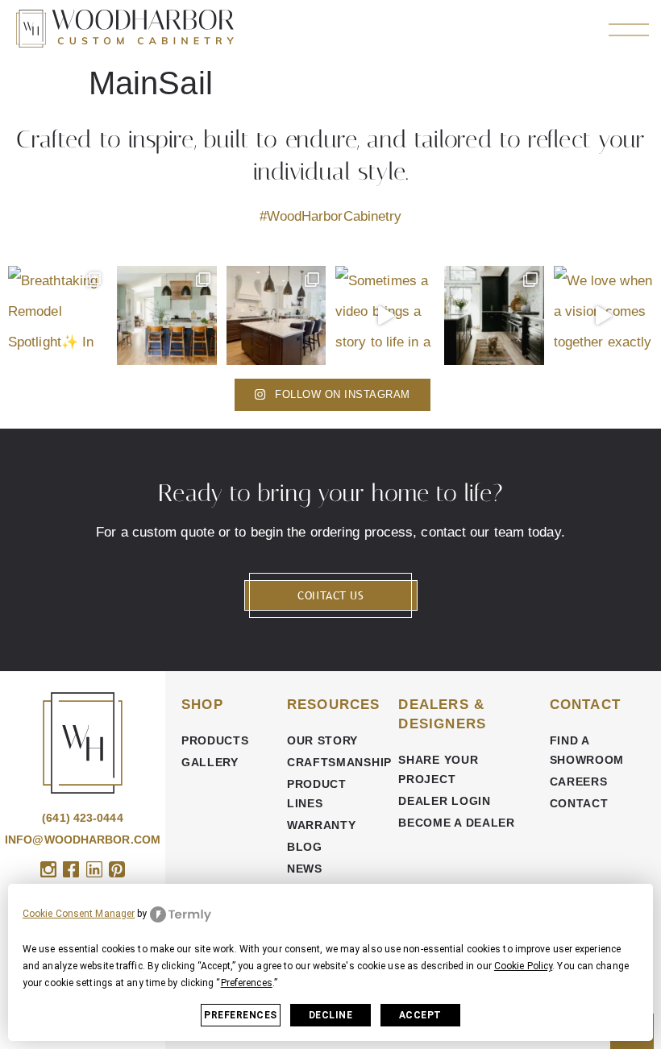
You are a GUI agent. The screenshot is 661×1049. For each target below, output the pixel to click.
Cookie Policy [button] (523, 966)
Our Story (322, 740)
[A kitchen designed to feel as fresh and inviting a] (166, 315)
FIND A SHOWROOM (587, 750)
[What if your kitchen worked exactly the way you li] (276, 315)
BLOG (304, 846)
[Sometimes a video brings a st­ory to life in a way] (384, 315)
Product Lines (317, 793)
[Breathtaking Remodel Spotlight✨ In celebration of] (57, 315)
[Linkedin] (94, 869)
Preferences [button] (246, 983)
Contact (579, 803)
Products (215, 740)
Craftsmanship (334, 762)
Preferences (240, 1015)
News (304, 868)
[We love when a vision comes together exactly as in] (603, 315)
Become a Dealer (456, 822)
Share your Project (438, 769)
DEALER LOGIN (444, 800)
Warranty (321, 825)
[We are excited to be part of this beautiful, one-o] (493, 315)
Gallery (210, 762)
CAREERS (579, 781)
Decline (331, 1015)
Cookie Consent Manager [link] (79, 913)
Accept (420, 1015)
